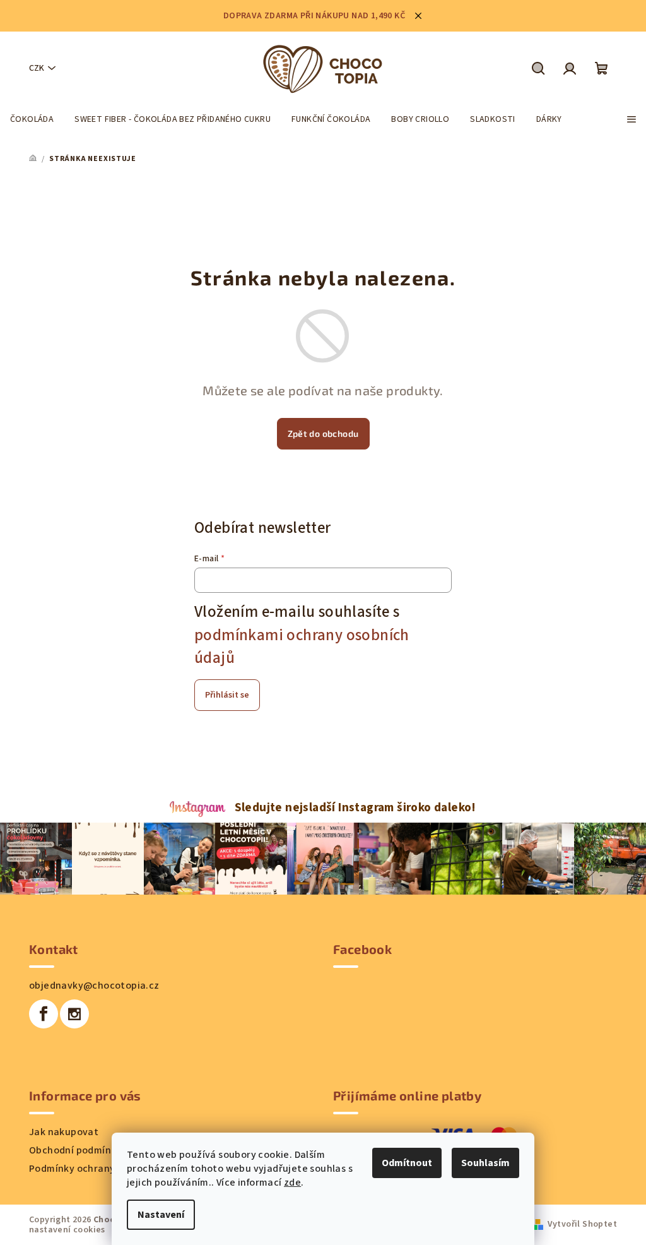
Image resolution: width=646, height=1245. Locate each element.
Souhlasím (485, 1163)
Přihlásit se (227, 695)
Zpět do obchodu (323, 433)
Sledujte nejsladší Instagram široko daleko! (355, 807)
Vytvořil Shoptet (582, 1224)
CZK (36, 68)
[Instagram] (74, 1013)
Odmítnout (407, 1163)
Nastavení (161, 1215)
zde (292, 1182)
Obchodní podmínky (75, 1150)
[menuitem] (32, 119)
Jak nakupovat (63, 1132)
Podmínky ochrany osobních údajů (108, 1169)
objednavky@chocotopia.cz (94, 985)
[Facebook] (43, 1013)
